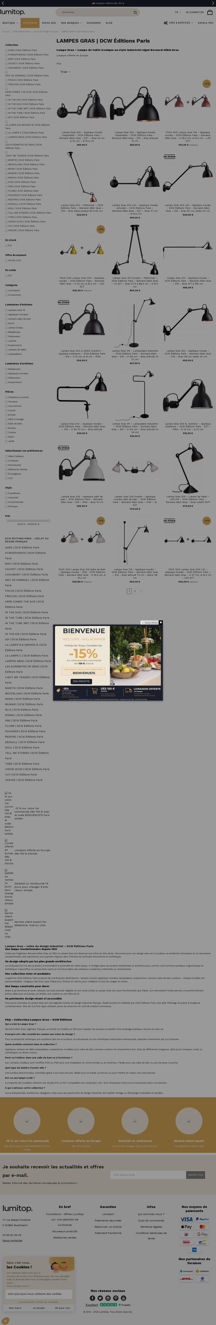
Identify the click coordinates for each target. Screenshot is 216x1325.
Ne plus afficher (151, 623)
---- (58, 679)
